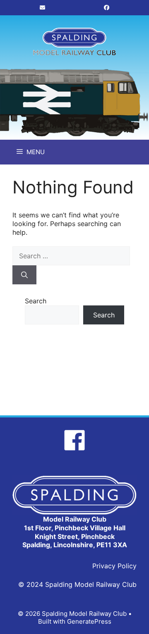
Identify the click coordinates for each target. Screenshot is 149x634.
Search (35, 301)
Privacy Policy (114, 566)
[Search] (24, 274)
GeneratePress (89, 621)
